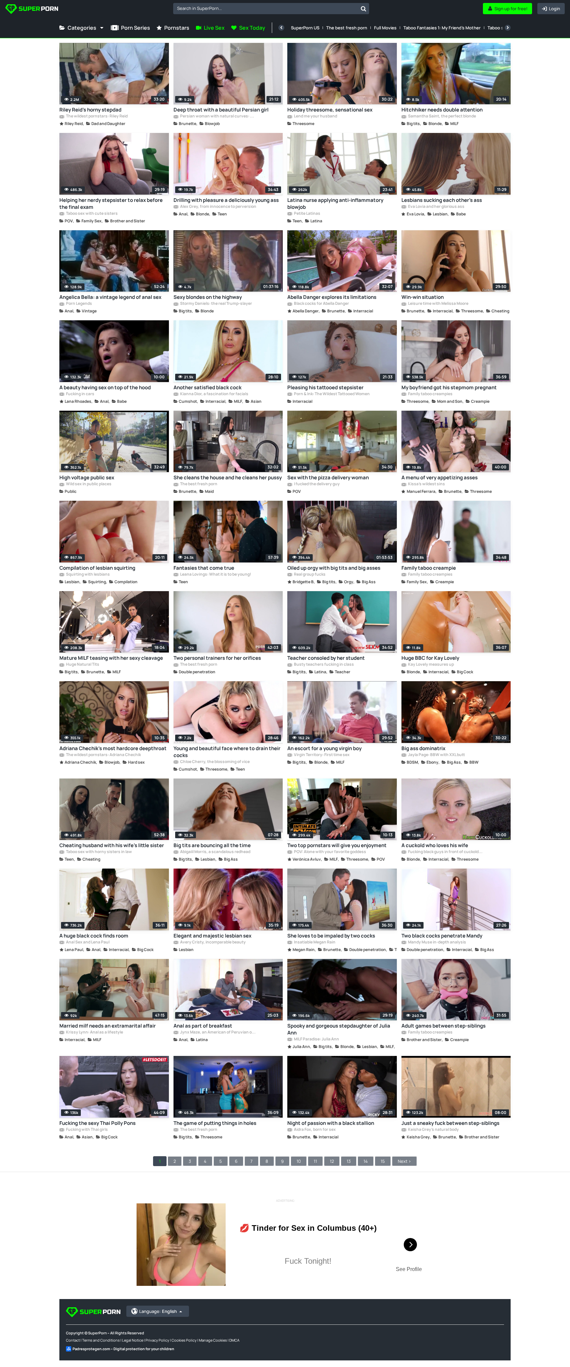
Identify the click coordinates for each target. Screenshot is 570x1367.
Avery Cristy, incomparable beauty (212, 942)
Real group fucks (309, 574)
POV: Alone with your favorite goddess (329, 852)
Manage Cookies (213, 1340)
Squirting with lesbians (87, 574)
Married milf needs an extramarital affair (107, 1025)
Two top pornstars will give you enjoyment (337, 845)
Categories (82, 27)
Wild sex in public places (88, 484)
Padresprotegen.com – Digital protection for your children (123, 1348)
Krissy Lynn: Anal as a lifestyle (94, 1032)
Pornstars (176, 27)
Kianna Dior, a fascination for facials (213, 394)
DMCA (234, 1340)
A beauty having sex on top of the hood (105, 387)
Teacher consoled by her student (326, 657)
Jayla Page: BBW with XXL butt (436, 755)
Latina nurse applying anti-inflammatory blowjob (335, 203)
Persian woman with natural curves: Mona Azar (218, 116)
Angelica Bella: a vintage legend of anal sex (110, 297)
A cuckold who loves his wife (434, 845)
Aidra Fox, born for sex (314, 1130)
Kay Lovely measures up (430, 664)
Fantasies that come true (204, 567)
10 (299, 1161)
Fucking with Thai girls (86, 1130)
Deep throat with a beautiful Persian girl (221, 109)
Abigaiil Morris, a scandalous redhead (214, 852)
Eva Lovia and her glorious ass (435, 207)
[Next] (508, 28)
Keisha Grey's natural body (433, 1130)
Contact (73, 1340)
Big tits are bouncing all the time (212, 845)
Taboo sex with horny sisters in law (98, 852)
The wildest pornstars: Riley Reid (96, 116)
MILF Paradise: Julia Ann (316, 1039)
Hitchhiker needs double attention (442, 109)
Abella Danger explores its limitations (331, 297)
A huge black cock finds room (93, 935)
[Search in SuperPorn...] (363, 8)
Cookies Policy (184, 1340)
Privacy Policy (157, 1340)
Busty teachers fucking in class (323, 664)
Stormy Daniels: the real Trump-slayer (215, 304)
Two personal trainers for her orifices (217, 657)
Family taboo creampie (428, 567)
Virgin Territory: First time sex (321, 755)
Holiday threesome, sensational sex (329, 109)
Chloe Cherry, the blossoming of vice (214, 762)
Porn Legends (78, 304)
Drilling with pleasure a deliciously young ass (226, 200)
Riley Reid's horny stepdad (90, 109)
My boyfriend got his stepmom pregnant (449, 387)
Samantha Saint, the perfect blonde (441, 116)
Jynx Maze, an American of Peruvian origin (218, 1032)
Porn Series (135, 27)
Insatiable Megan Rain (314, 942)
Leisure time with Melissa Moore (437, 304)
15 (383, 1161)
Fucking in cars (79, 394)
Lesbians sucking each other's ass (441, 200)
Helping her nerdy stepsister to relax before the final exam (111, 203)
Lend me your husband (315, 116)
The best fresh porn (346, 28)
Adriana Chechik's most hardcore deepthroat (113, 748)
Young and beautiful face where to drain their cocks (227, 752)
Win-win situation (422, 297)
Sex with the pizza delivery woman (328, 477)
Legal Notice (132, 1340)
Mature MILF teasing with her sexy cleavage (111, 657)
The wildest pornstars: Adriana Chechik (103, 755)
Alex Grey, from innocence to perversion (217, 207)
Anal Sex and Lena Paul (87, 942)
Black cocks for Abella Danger (321, 304)
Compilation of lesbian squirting (97, 567)
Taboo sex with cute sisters (91, 213)
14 (366, 1161)
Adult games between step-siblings (443, 1025)
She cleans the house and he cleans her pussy (228, 477)
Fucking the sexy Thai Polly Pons (97, 1123)
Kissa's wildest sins (426, 484)
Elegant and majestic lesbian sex (212, 935)
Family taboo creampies (430, 394)
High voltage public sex (86, 477)
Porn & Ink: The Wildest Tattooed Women (331, 394)
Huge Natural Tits (82, 664)
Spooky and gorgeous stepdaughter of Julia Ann (338, 1029)
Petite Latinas (306, 213)
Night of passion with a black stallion (330, 1123)
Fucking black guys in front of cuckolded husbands (446, 852)
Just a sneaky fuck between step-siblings (450, 1123)
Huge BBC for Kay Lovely (430, 657)
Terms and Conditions (101, 1340)
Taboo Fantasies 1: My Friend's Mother (442, 28)
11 (315, 1161)
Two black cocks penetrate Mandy (441, 935)
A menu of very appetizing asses (439, 477)
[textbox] (265, 8)
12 (332, 1161)
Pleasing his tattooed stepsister (325, 387)
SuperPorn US (305, 28)
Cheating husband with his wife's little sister (111, 845)
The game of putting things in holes (215, 1123)
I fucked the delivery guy (316, 484)
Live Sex (214, 27)
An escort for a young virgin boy (324, 748)
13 (349, 1161)
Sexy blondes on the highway (208, 297)
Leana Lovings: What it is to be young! (215, 574)
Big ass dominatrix (423, 748)
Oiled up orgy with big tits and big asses (333, 567)
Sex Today (252, 27)
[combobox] (271, 8)
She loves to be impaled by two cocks (331, 935)
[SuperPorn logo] (31, 9)
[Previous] (281, 28)
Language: (158, 1311)
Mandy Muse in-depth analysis (436, 942)
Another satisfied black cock (207, 387)
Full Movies (385, 28)
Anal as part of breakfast (203, 1025)
